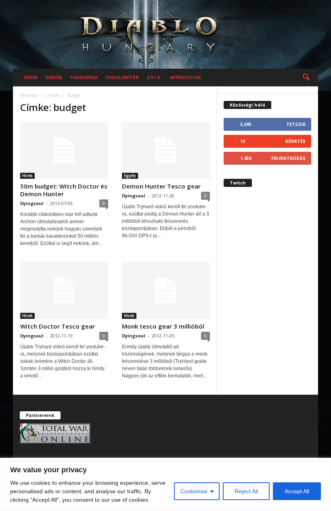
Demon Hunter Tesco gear (161, 186)
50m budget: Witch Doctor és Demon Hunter (63, 190)
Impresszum (185, 77)
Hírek (31, 77)
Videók (54, 77)
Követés (295, 141)
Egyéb (130, 175)
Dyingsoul (32, 203)
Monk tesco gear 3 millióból (163, 326)
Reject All (246, 491)
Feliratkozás (288, 158)
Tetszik (296, 124)
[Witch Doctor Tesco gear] (64, 290)
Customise (193, 491)
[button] (306, 77)
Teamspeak (84, 77)
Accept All (297, 491)
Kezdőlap (29, 95)
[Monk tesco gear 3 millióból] (166, 290)
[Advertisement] (267, 256)
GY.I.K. (154, 77)
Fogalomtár (122, 77)
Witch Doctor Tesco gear (57, 326)
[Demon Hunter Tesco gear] (166, 150)
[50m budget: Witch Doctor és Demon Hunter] (64, 150)
